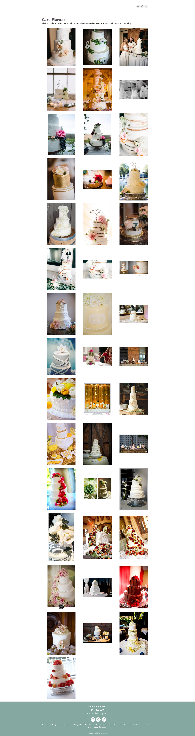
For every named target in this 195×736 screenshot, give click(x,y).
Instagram (105, 23)
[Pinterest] (142, 6)
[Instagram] (138, 6)
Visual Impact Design (97, 706)
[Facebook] (146, 6)
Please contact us (130, 725)
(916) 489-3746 (97, 709)
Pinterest (115, 23)
